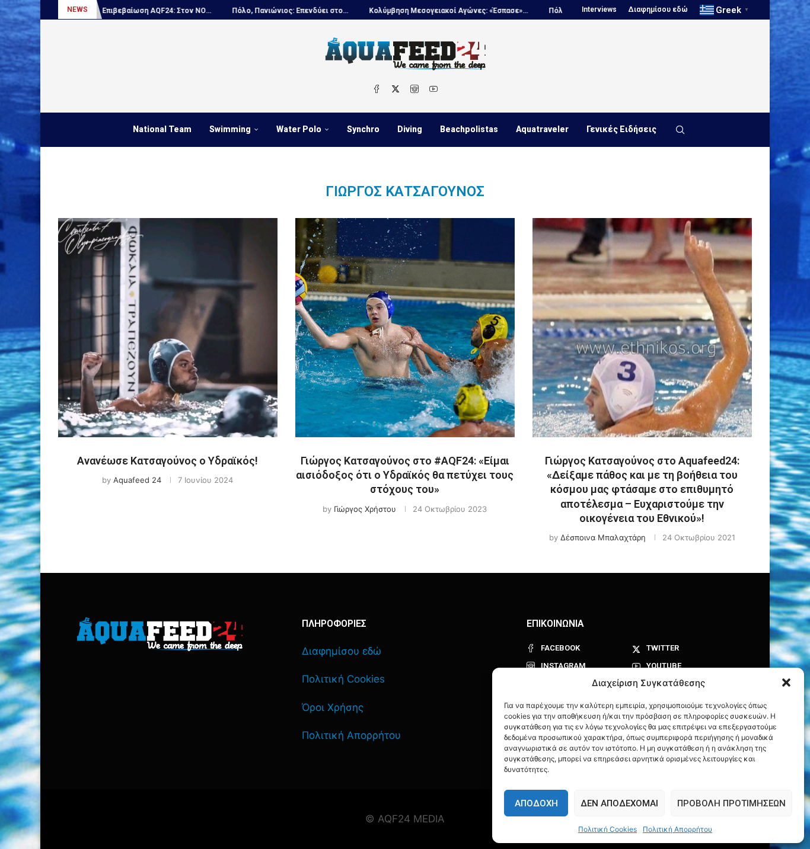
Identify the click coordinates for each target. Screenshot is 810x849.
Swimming (230, 129)
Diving (409, 129)
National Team (162, 129)
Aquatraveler (542, 129)
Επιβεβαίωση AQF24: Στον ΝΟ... (124, 11)
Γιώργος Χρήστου (365, 509)
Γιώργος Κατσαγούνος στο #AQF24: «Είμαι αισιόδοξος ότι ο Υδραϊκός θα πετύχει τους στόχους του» (405, 475)
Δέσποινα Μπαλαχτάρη (603, 537)
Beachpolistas (469, 129)
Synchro (363, 129)
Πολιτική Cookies (607, 829)
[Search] (680, 130)
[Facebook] (376, 89)
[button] (786, 682)
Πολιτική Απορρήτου (677, 829)
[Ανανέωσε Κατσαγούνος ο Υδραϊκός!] (168, 327)
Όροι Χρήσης (332, 707)
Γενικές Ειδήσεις (621, 129)
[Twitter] (395, 89)
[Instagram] (414, 89)
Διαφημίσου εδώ (658, 9)
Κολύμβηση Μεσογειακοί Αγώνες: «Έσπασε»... (416, 11)
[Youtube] (433, 89)
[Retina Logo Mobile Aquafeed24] (160, 634)
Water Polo (298, 129)
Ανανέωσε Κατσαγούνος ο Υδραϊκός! (167, 460)
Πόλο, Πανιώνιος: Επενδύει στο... (258, 11)
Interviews (599, 9)
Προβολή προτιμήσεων (731, 803)
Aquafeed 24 (137, 480)
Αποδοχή (536, 803)
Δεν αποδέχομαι (619, 803)
